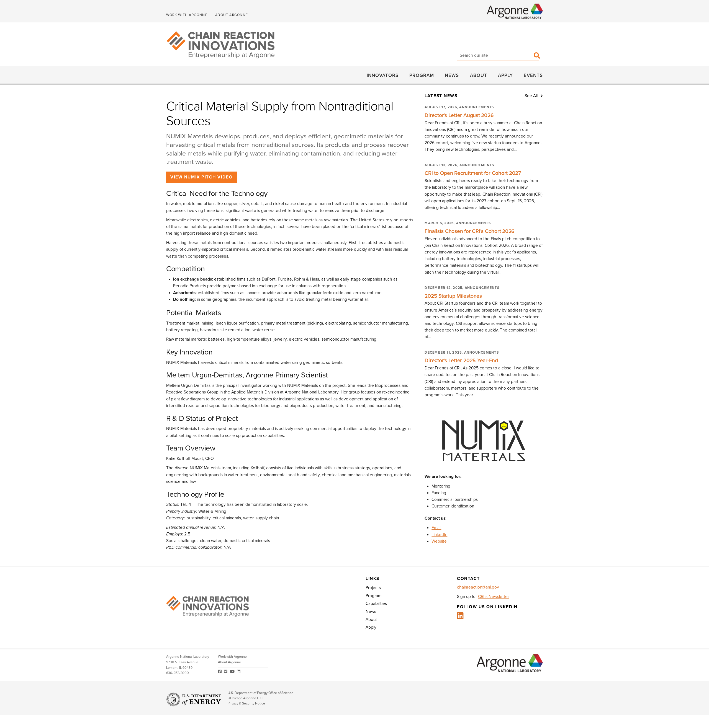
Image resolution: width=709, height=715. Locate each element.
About (478, 75)
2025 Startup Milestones (453, 296)
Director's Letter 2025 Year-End (461, 360)
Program (421, 75)
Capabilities (376, 603)
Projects (373, 587)
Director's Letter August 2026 (459, 115)
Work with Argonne (186, 15)
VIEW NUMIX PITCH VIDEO (201, 177)
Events (533, 75)
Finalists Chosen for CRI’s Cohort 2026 (470, 231)
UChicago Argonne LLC (245, 698)
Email (436, 527)
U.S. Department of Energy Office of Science (260, 693)
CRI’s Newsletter (493, 596)
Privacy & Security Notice (246, 703)
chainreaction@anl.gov (478, 587)
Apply (505, 75)
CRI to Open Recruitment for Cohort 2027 (473, 173)
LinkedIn (439, 534)
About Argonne (231, 15)
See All (532, 95)
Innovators (383, 75)
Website (439, 541)
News (452, 75)
